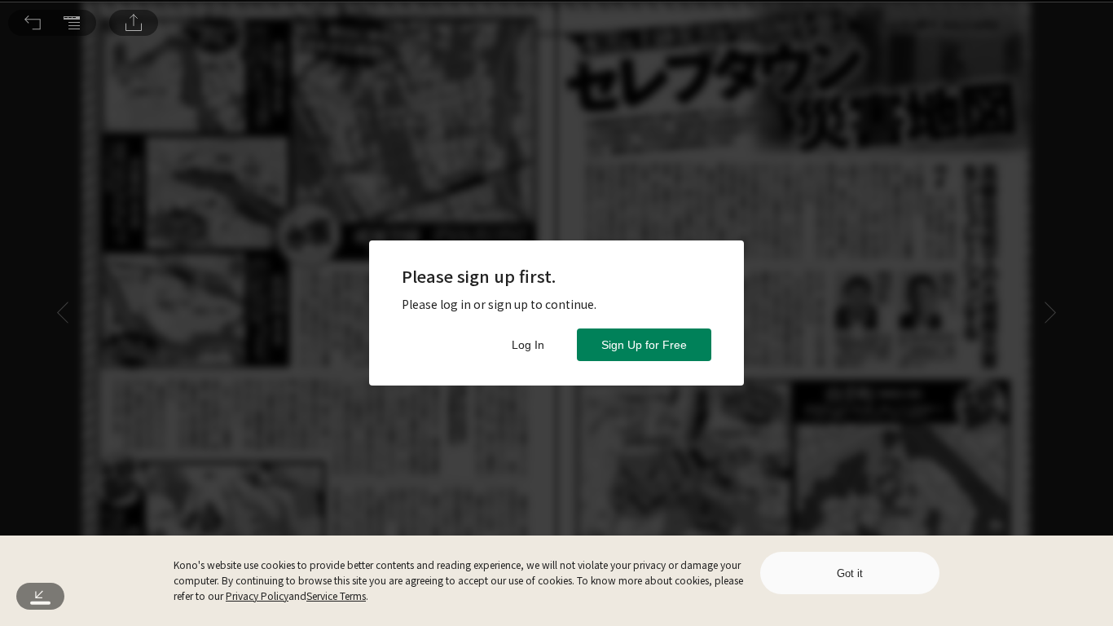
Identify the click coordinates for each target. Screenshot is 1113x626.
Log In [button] (528, 344)
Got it (850, 573)
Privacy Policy (257, 595)
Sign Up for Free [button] (644, 344)
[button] (32, 23)
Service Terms (336, 595)
